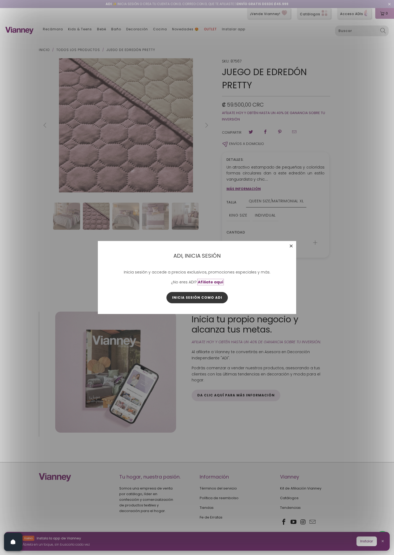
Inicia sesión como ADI (197, 297)
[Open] (13, 542)
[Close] (291, 246)
